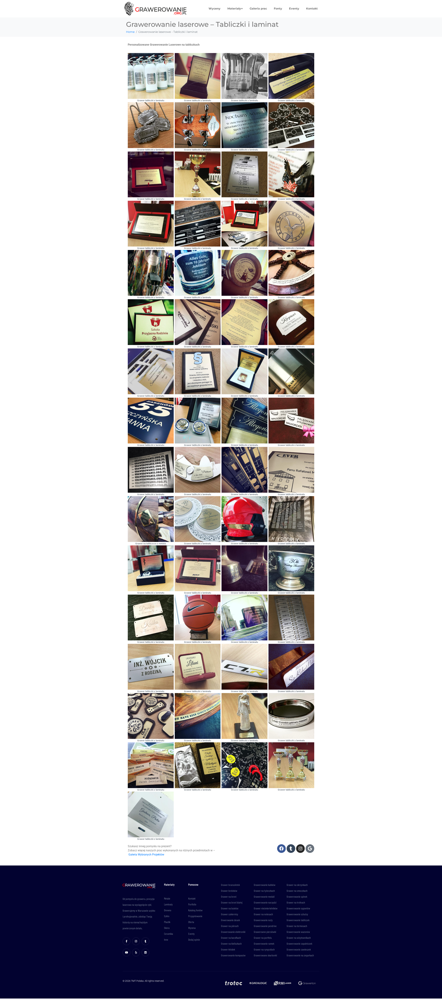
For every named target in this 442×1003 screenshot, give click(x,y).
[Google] (310, 848)
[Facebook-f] (126, 941)
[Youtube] (126, 952)
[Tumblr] (291, 848)
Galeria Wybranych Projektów (146, 854)
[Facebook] (281, 848)
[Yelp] (136, 952)
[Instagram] (300, 848)
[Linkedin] (145, 952)
